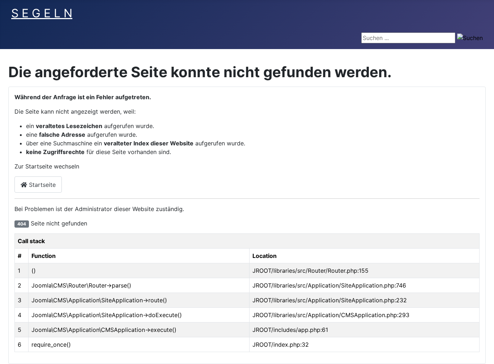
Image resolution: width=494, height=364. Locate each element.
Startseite (41, 184)
